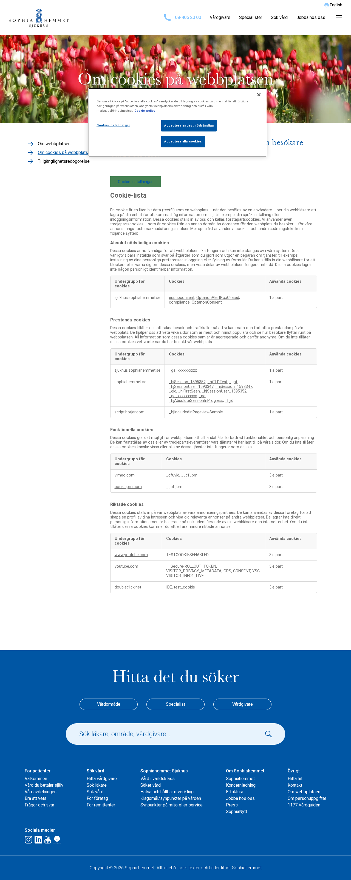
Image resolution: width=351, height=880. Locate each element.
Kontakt (295, 785)
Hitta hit (295, 778)
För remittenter (101, 805)
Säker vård (150, 785)
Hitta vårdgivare (102, 778)
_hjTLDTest (217, 382)
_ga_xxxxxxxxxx (183, 370)
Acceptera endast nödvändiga (189, 125)
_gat (233, 382)
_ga (202, 396)
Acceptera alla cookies (183, 141)
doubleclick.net (128, 587)
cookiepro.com (128, 486)
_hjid (229, 400)
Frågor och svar (39, 805)
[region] (177, 122)
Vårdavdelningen (40, 791)
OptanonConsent (207, 302)
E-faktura (234, 791)
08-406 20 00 (188, 17)
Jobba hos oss (310, 17)
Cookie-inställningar (135, 182)
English (336, 5)
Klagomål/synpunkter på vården (170, 798)
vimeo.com (125, 475)
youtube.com (126, 566)
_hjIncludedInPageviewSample (196, 412)
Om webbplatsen (304, 791)
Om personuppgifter (307, 798)
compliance (179, 302)
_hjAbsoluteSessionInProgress (196, 400)
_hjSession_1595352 (187, 382)
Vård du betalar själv (44, 785)
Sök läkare (97, 785)
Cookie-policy (144, 111)
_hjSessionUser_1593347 (191, 386)
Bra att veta (35, 798)
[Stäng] (259, 95)
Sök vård (279, 17)
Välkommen (36, 778)
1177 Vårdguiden (304, 805)
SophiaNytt (236, 811)
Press (232, 805)
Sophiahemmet (240, 778)
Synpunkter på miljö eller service (171, 805)
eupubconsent (181, 297)
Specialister (250, 17)
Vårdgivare (220, 17)
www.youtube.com (131, 555)
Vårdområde (108, 704)
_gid (172, 391)
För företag (97, 798)
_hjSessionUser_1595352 (224, 391)
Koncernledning (241, 785)
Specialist (175, 704)
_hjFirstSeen (189, 391)
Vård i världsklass (157, 778)
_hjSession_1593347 (234, 386)
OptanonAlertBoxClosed (217, 297)
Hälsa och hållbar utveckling (167, 791)
